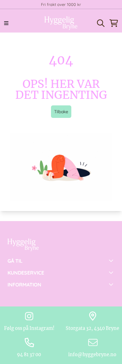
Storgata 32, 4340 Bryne (93, 328)
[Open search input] (100, 23)
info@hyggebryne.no (92, 354)
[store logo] (61, 23)
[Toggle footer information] (112, 260)
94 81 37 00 (29, 354)
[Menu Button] (6, 23)
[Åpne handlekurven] (113, 23)
